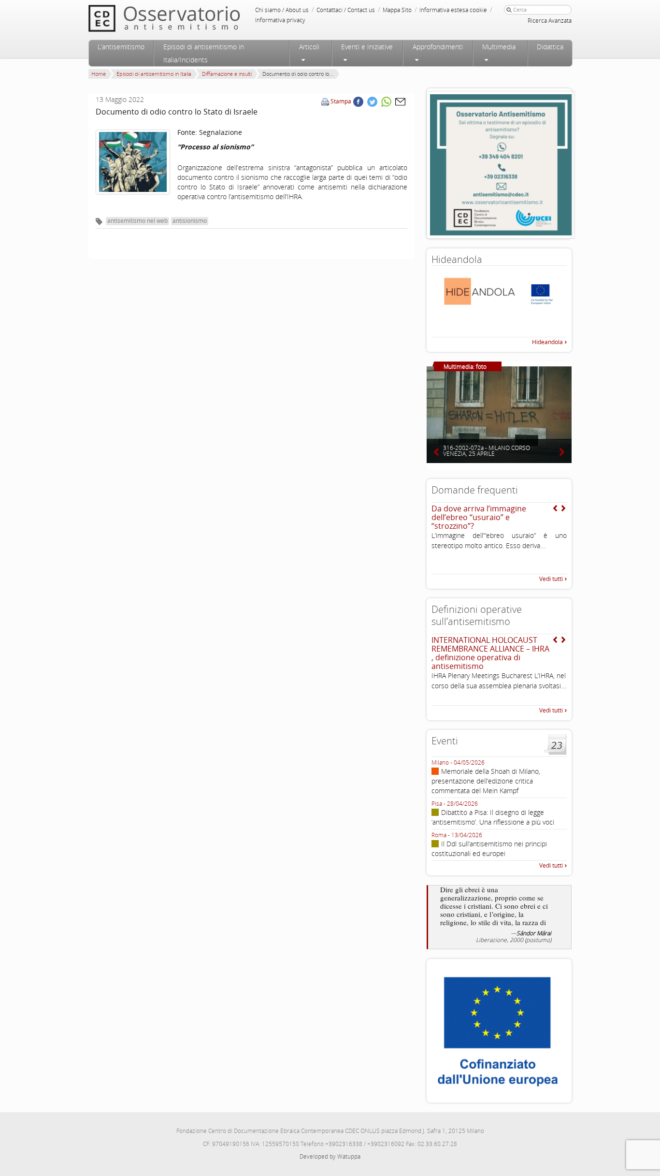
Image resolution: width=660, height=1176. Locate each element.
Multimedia (499, 46)
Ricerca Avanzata (550, 20)
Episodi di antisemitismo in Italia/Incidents (203, 53)
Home (98, 73)
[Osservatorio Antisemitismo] (184, 18)
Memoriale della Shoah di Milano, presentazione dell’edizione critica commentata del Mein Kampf (485, 781)
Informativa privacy (280, 20)
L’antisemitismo (121, 46)
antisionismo (189, 220)
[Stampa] (325, 101)
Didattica (550, 46)
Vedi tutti (551, 579)
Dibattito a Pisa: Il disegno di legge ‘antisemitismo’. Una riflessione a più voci (492, 817)
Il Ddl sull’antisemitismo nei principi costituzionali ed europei (489, 848)
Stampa (340, 101)
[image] (133, 162)
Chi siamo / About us (282, 10)
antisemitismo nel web (137, 220)
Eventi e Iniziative (367, 46)
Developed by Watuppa (330, 1156)
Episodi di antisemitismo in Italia (153, 73)
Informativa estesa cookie (453, 10)
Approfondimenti (438, 46)
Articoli (309, 46)
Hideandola (547, 342)
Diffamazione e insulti (227, 73)
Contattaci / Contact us (345, 10)
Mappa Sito (397, 10)
